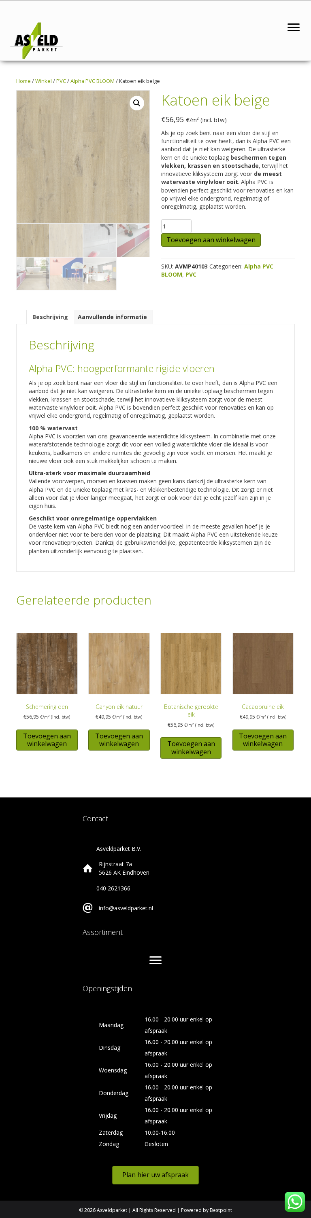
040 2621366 (113, 888)
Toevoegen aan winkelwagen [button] (47, 740)
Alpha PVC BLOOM (92, 81)
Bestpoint (221, 1210)
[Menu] (293, 27)
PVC (61, 81)
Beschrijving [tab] (50, 317)
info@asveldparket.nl (126, 908)
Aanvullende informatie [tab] (112, 317)
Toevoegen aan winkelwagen (211, 239)
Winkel (43, 81)
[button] (137, 103)
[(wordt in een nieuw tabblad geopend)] (36, 40)
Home (23, 81)
